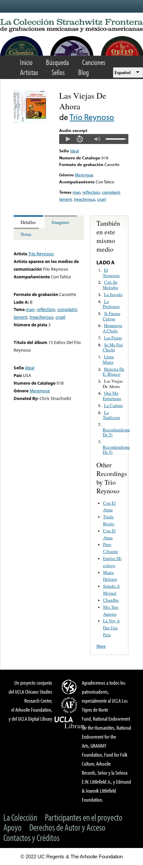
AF (70, 705)
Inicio (26, 62)
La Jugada (113, 294)
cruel (101, 199)
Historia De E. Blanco (113, 371)
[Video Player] (93, 139)
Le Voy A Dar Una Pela (111, 628)
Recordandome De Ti (116, 432)
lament (65, 199)
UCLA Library (70, 723)
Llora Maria (108, 359)
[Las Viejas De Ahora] (30, 121)
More (101, 646)
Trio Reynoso (92, 117)
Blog (83, 72)
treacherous (84, 199)
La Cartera (113, 405)
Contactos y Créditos (31, 837)
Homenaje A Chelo (112, 328)
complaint (111, 192)
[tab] (29, 221)
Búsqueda (57, 62)
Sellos (58, 72)
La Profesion (111, 304)
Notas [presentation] (26, 234)
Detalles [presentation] (28, 222)
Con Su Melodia (110, 284)
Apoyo (12, 827)
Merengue (84, 174)
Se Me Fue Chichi (113, 347)
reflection (91, 192)
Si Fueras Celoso (111, 316)
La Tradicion (111, 415)
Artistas (29, 72)
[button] (68, 139)
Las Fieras (113, 338)
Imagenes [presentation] (61, 222)
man (76, 192)
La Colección (20, 817)
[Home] (71, 26)
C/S (70, 686)
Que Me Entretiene (112, 395)
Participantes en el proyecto (83, 817)
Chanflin (111, 600)
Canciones (93, 62)
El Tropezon (111, 272)
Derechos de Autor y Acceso (67, 827)
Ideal (74, 150)
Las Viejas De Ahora (113, 383)
